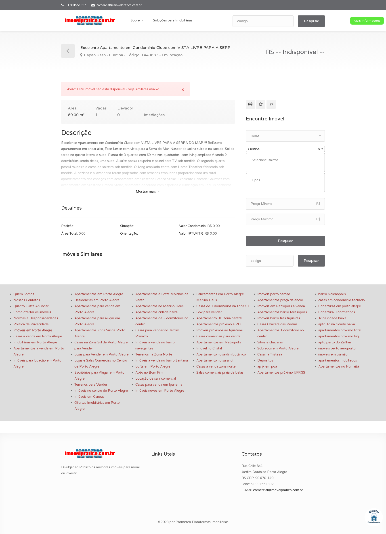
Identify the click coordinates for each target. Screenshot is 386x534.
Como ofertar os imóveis (32, 312)
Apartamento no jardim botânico (221, 354)
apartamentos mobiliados (337, 360)
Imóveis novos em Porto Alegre (159, 391)
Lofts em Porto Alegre (152, 366)
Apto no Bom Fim (149, 372)
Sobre (135, 20)
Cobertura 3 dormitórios (336, 312)
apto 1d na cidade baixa (336, 324)
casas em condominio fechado (341, 300)
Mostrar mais (146, 191)
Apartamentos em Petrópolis (218, 342)
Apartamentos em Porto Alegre (98, 294)
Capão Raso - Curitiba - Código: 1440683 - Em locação (133, 55)
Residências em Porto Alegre (97, 300)
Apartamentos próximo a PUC (219, 324)
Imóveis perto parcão (273, 294)
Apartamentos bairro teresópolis (282, 312)
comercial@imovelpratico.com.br (119, 5)
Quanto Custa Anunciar (30, 306)
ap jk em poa (267, 366)
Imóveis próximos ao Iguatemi (219, 330)
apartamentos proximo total (339, 330)
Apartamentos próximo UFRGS (281, 372)
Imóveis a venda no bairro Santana (161, 360)
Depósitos (265, 360)
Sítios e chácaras (270, 342)
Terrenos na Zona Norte (153, 354)
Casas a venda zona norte (216, 366)
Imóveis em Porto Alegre (32, 330)
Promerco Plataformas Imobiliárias (202, 522)
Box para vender (209, 312)
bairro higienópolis (332, 294)
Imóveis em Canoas (89, 397)
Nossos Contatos (26, 300)
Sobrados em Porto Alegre (278, 348)
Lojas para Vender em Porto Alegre (101, 354)
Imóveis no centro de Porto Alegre (101, 391)
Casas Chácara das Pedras (277, 324)
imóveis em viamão (333, 354)
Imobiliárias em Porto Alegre (35, 342)
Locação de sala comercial (155, 378)
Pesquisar (311, 21)
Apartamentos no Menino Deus (159, 306)
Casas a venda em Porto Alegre (37, 336)
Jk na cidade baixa (332, 318)
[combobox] (285, 149)
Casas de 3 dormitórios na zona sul (222, 306)
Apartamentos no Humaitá (338, 366)
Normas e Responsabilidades (35, 318)
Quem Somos (23, 294)
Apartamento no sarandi (214, 360)
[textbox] (286, 160)
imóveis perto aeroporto (337, 348)
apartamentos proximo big (338, 336)
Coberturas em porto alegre (339, 306)
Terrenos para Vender (90, 385)
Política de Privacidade (31, 324)
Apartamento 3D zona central (219, 318)
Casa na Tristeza (269, 354)
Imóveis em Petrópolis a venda (281, 306)
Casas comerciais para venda (218, 336)
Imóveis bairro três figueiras (278, 318)
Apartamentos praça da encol (280, 300)
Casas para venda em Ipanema (158, 385)
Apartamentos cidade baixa (156, 312)
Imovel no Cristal (209, 348)
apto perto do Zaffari (334, 342)
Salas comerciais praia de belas (219, 372)
